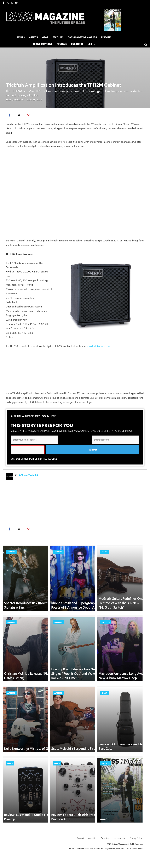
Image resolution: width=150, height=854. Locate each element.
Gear (104, 551)
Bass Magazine (14, 99)
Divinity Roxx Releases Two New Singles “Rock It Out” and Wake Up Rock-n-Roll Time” (76, 673)
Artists (11, 551)
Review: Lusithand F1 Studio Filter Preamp (27, 817)
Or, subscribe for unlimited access (34, 458)
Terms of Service (131, 848)
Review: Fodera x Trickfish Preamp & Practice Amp (77, 817)
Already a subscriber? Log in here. (33, 416)
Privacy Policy (115, 848)
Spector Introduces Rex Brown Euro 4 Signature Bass (31, 605)
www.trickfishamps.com (98, 346)
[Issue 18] (112, 19)
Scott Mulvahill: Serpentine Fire (73, 748)
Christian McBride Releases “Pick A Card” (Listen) (28, 675)
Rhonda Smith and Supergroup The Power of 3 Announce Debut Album (76, 605)
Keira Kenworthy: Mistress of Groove (30, 748)
